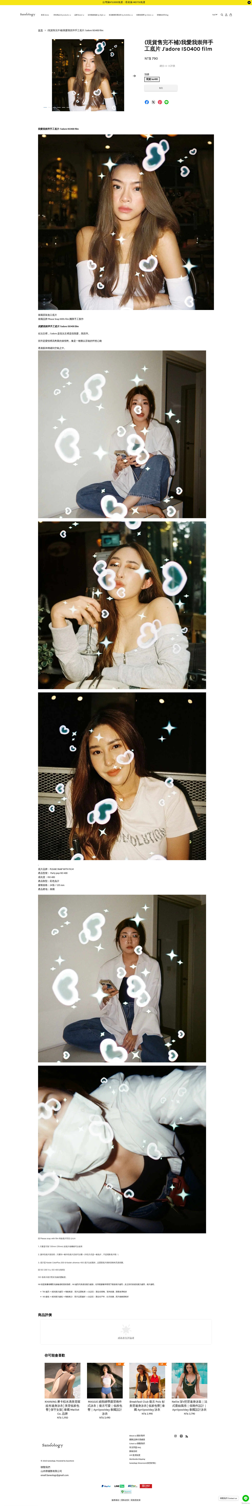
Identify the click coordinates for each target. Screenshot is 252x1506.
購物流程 (133, 1451)
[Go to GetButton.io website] (246, 1503)
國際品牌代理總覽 (137, 1440)
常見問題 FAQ (135, 1448)
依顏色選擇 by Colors (143, 15)
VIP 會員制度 (134, 1455)
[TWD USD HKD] (214, 15)
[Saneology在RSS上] (186, 1437)
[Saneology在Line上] (181, 1437)
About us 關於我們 (137, 1436)
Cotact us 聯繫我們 (137, 1444)
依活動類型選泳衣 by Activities (120, 15)
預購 (147, 74)
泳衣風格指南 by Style (95, 15)
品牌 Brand (78, 15)
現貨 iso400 (152, 79)
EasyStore (70, 1461)
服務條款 (115, 1500)
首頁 (40, 30)
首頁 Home (45, 15)
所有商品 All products (61, 15)
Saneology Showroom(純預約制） (143, 1463)
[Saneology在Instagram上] (175, 1437)
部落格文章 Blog (162, 15)
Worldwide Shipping (137, 1459)
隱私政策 (125, 1500)
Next (134, 76)
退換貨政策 (136, 1500)
